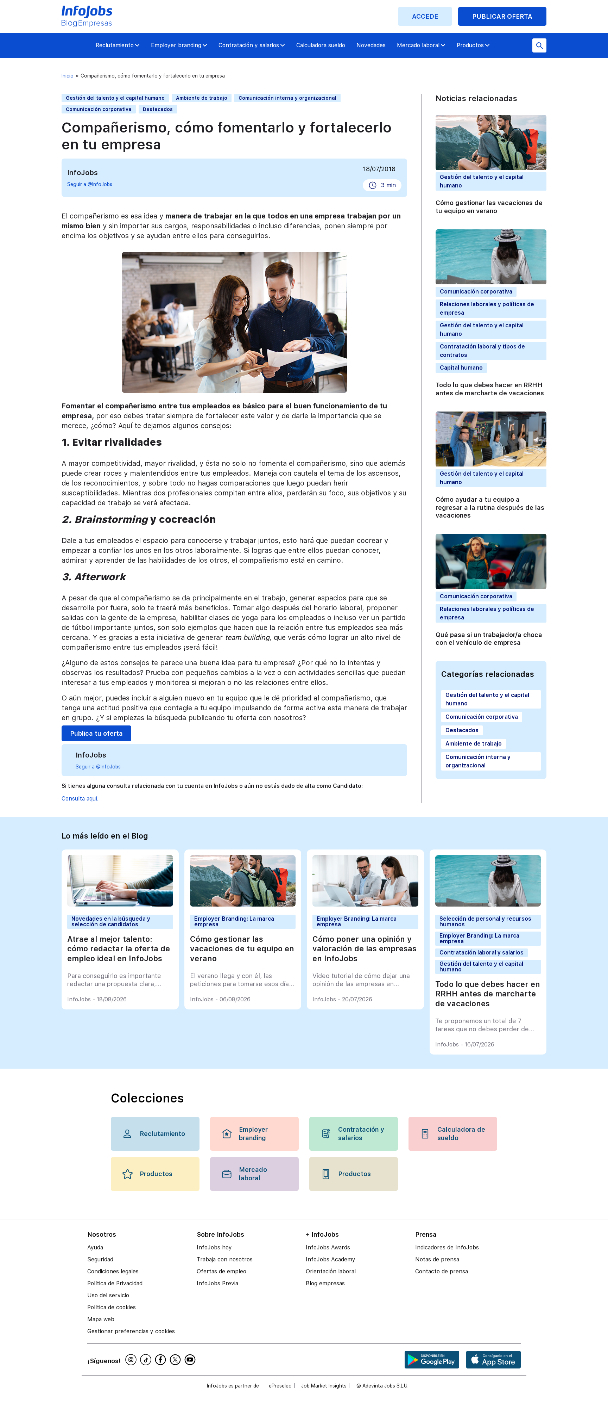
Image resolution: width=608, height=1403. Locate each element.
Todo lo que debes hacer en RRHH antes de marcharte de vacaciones (490, 389)
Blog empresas (325, 1283)
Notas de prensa (437, 1259)
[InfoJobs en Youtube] (191, 1359)
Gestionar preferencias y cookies (131, 1331)
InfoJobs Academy (330, 1259)
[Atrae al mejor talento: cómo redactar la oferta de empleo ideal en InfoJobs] (120, 904)
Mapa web (100, 1319)
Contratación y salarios (248, 45)
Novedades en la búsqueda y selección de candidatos (110, 921)
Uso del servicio (108, 1295)
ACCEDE (425, 16)
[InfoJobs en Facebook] (161, 1359)
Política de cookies (111, 1307)
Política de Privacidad (114, 1283)
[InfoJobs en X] (176, 1359)
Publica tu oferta (96, 733)
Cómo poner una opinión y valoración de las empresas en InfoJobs (364, 948)
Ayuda (95, 1247)
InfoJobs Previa (217, 1283)
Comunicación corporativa (99, 109)
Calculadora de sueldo (461, 1134)
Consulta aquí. (80, 798)
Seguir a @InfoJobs (89, 184)
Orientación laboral (331, 1271)
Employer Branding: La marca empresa (234, 921)
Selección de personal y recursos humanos (485, 921)
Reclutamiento (115, 45)
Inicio (68, 76)
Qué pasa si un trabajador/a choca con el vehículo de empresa (489, 639)
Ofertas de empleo (221, 1271)
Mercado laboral (418, 45)
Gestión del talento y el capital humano (115, 98)
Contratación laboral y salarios (481, 952)
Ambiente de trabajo (201, 98)
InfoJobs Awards (328, 1247)
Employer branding (176, 45)
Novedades (371, 45)
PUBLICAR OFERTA (502, 16)
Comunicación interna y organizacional (287, 98)
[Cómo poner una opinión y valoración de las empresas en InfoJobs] (365, 904)
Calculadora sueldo (320, 45)
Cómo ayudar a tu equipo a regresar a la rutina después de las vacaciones (490, 507)
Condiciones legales (113, 1271)
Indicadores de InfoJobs (447, 1247)
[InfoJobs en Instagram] (132, 1359)
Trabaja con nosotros (225, 1259)
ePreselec (280, 1386)
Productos (470, 45)
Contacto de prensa (441, 1271)
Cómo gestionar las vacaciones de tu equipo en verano (489, 207)
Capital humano (461, 368)
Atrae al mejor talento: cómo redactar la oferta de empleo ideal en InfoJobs (118, 948)
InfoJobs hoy (214, 1247)
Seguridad (100, 1259)
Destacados (158, 109)
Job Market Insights (324, 1386)
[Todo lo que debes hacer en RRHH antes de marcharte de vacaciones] (488, 904)
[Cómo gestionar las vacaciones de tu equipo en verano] (243, 904)
